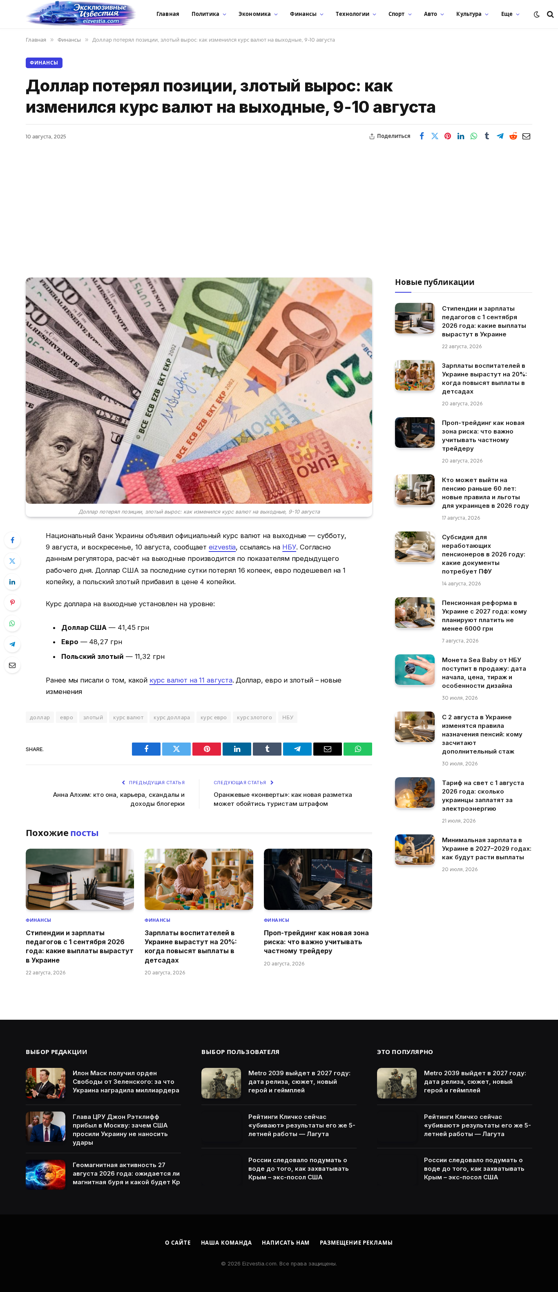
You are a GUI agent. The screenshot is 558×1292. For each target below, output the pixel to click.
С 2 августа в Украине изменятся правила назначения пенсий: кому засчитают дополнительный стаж (482, 734)
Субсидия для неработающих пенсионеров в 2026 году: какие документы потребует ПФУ (483, 554)
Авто (430, 14)
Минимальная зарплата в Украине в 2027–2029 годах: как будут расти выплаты (486, 848)
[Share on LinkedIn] (461, 136)
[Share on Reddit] (513, 136)
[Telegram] (12, 644)
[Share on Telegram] (500, 136)
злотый (93, 717)
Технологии (352, 14)
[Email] (12, 665)
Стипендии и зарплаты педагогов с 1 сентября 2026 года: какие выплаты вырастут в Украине (80, 946)
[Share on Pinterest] (448, 136)
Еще (507, 14)
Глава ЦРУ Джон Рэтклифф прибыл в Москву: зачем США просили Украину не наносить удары (120, 1129)
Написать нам (286, 1242)
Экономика (255, 14)
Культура (469, 14)
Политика (205, 14)
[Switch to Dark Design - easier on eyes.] (537, 14)
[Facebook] (12, 540)
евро (66, 717)
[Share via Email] (526, 136)
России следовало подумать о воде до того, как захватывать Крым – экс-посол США (298, 1168)
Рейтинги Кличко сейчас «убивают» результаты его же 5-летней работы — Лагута (301, 1125)
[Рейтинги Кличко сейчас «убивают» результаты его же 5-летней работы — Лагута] (221, 1127)
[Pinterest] (12, 602)
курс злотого (254, 717)
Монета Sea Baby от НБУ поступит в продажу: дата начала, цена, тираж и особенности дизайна (484, 672)
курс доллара (172, 717)
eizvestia (222, 547)
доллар (40, 717)
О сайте (177, 1242)
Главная (167, 14)
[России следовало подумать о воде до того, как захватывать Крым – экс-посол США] (221, 1170)
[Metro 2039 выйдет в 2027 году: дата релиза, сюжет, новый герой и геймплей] (221, 1083)
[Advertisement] (279, 204)
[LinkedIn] (12, 582)
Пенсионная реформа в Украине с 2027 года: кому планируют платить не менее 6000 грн (484, 615)
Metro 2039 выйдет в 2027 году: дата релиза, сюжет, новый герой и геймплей (299, 1081)
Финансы (303, 14)
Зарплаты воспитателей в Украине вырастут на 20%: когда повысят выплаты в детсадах (191, 946)
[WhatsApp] (12, 623)
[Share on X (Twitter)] (435, 136)
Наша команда (226, 1242)
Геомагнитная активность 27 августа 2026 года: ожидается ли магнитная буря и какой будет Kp (126, 1173)
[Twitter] (12, 561)
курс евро (214, 717)
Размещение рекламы (356, 1242)
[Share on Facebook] (421, 136)
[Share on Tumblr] (487, 136)
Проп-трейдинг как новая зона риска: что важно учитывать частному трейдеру (316, 942)
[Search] (549, 14)
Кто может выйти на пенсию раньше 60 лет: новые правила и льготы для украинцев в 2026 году (485, 492)
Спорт (396, 14)
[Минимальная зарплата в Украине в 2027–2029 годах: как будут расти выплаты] (415, 849)
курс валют (128, 717)
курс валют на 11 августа (191, 680)
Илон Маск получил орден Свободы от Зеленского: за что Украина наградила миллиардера (126, 1081)
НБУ (289, 547)
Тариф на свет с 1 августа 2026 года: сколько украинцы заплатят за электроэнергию (483, 795)
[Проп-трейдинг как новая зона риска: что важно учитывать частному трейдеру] (318, 879)
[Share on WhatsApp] (474, 136)
